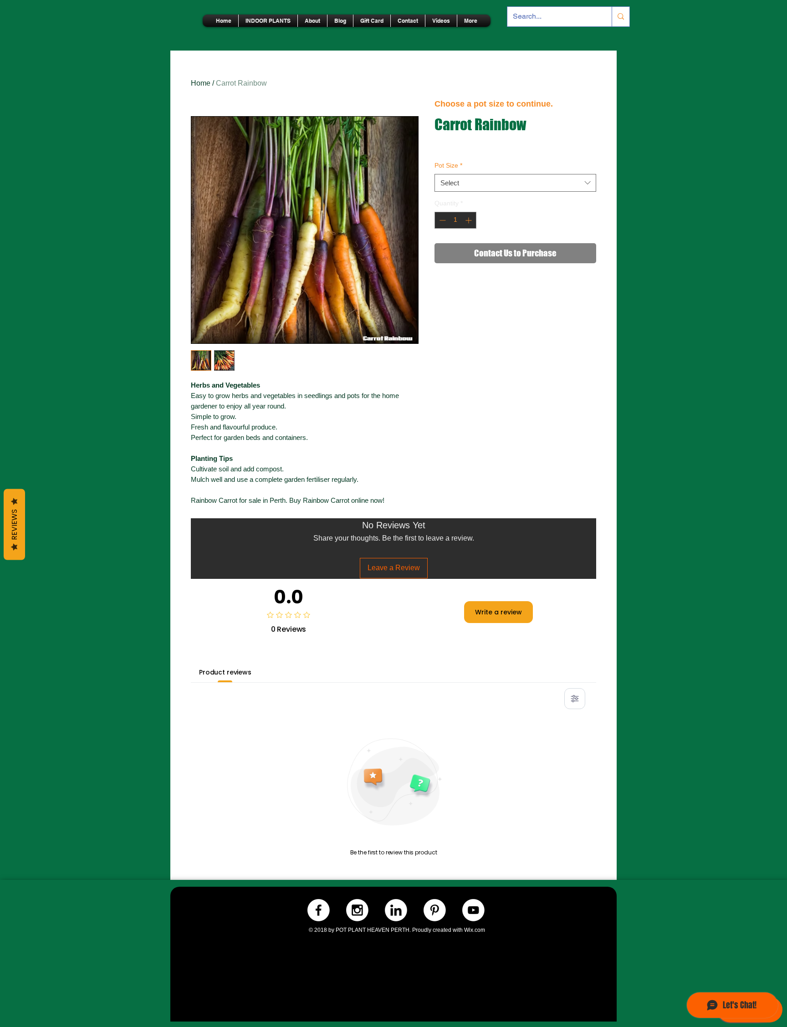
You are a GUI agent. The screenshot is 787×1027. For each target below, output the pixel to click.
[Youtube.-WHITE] (473, 910)
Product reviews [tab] (225, 672)
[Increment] (469, 220)
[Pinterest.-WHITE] (434, 910)
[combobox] (515, 183)
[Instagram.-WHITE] (357, 910)
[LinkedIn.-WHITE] (396, 910)
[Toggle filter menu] (574, 698)
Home (200, 83)
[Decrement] (441, 220)
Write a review (498, 612)
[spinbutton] (455, 220)
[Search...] (620, 16)
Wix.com (474, 930)
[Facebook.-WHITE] (318, 910)
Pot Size (448, 165)
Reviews (14, 524)
